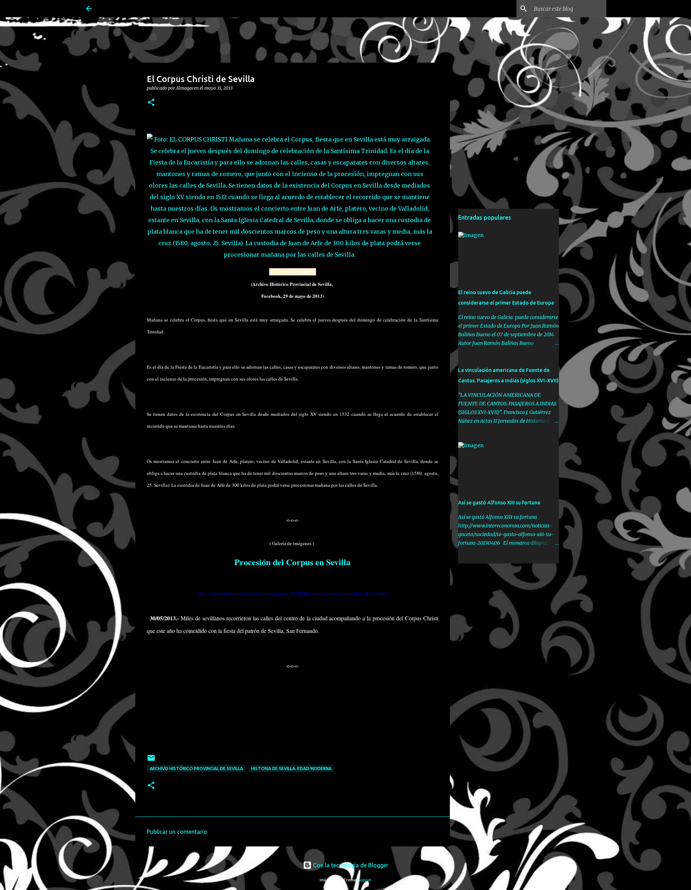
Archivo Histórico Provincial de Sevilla (196, 768)
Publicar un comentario (177, 831)
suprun (364, 880)
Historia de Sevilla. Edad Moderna (291, 768)
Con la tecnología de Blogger (350, 865)
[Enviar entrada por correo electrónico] (151, 760)
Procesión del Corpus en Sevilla (292, 562)
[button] (151, 103)
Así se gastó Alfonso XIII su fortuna (499, 502)
